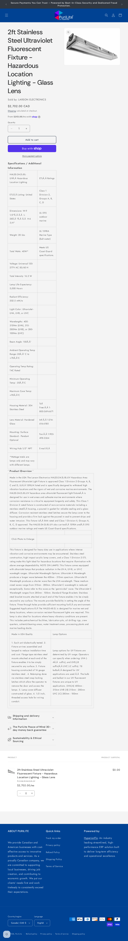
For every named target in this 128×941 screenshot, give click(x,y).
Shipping (12, 110)
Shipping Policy (54, 859)
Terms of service (62, 934)
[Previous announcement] (6, 4)
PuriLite (18, 934)
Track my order (53, 838)
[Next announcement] (121, 4)
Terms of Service (54, 866)
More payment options (32, 156)
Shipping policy (78, 934)
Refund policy (31, 934)
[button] (6, 15)
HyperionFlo (91, 838)
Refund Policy (53, 852)
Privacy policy (53, 845)
